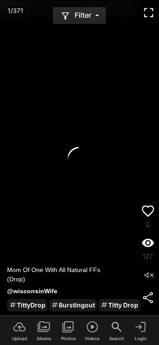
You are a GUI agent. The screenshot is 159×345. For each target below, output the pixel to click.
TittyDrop (31, 305)
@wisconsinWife (32, 291)
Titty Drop (123, 305)
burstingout (77, 305)
